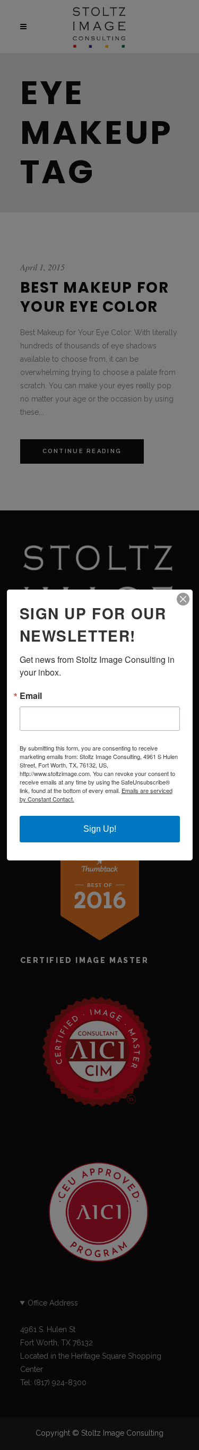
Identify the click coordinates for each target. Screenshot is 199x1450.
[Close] (183, 599)
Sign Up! (99, 828)
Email (31, 696)
